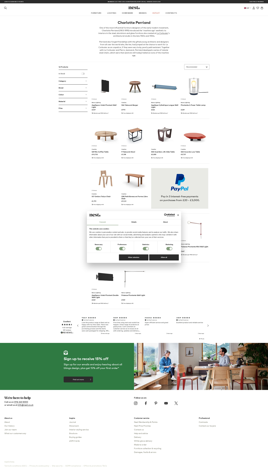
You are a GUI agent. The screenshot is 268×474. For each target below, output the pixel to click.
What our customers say (15, 433)
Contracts (171, 13)
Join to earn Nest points (14, 1)
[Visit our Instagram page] (135, 403)
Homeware (127, 13)
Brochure (73, 433)
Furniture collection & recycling (147, 448)
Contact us (139, 429)
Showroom (74, 426)
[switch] (122, 248)
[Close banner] (178, 215)
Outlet (156, 13)
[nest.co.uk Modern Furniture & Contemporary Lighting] (134, 7)
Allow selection (133, 257)
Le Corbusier (162, 33)
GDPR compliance (73, 465)
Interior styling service (79, 429)
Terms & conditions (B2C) (15, 465)
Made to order (140, 444)
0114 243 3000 (21, 402)
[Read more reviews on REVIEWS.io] (67, 333)
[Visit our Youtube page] (166, 403)
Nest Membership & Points (145, 422)
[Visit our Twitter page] (176, 403)
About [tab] (165, 222)
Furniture (96, 13)
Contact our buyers (207, 426)
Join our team (10, 429)
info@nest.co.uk (25, 405)
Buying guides (75, 437)
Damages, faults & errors (145, 452)
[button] (77, 325)
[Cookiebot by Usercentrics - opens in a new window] (166, 215)
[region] (142, 326)
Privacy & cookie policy (39, 465)
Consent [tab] (102, 222)
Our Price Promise (256, 1)
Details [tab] (134, 222)
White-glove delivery (143, 441)
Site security (57, 465)
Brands (143, 13)
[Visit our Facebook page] (145, 403)
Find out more (78, 379)
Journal (72, 422)
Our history (9, 426)
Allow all (164, 257)
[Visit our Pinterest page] (156, 403)
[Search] (5, 7)
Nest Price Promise (142, 426)
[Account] (254, 7)
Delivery (137, 437)
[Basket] (262, 7)
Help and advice (141, 433)
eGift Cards (74, 441)
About (7, 422)
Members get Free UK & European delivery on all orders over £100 (134, 1)
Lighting (111, 13)
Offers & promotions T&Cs (95, 465)
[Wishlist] (257, 7)
